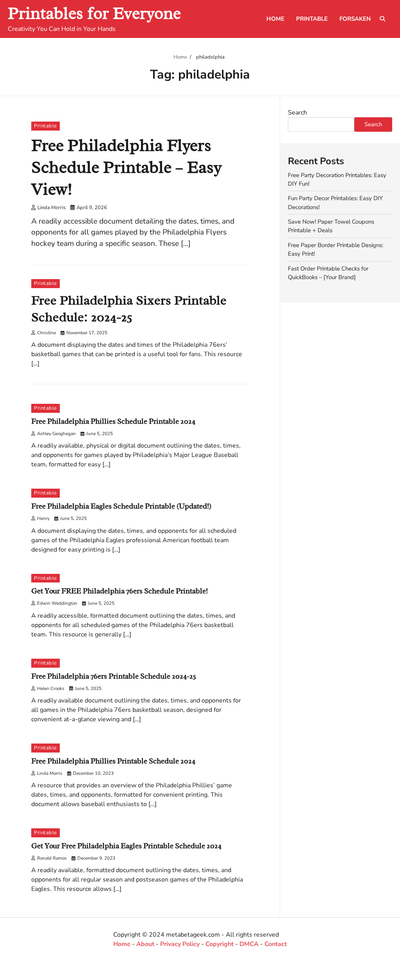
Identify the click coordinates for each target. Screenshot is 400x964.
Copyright (219, 944)
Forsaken (355, 19)
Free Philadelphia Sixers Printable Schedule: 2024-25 (129, 308)
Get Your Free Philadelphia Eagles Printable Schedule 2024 (126, 846)
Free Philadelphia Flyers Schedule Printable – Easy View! (126, 167)
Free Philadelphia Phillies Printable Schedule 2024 (113, 761)
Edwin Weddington (57, 603)
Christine (46, 333)
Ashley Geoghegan (56, 433)
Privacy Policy (180, 944)
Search (297, 112)
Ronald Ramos (52, 858)
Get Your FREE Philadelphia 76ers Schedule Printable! (119, 591)
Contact (275, 944)
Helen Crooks (50, 688)
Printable (312, 19)
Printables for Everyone (94, 13)
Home (275, 19)
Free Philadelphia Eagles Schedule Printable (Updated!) (121, 506)
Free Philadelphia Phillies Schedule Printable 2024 (113, 421)
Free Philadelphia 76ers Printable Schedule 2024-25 (113, 676)
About (145, 944)
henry (43, 518)
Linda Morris (52, 207)
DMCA (249, 944)
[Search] (382, 19)
